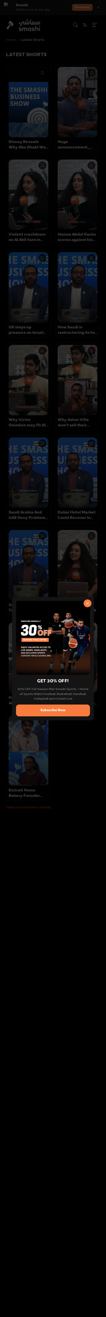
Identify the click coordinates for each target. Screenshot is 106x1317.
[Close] (87, 603)
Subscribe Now (53, 710)
